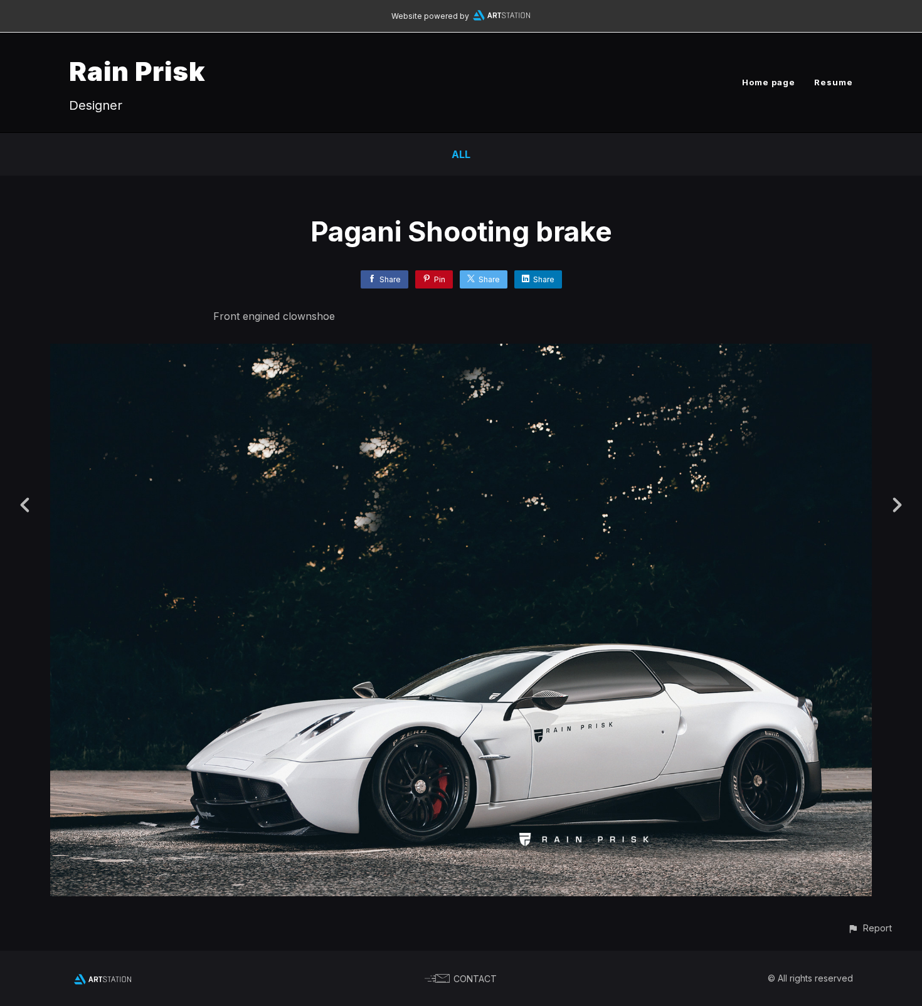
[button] (869, 928)
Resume (833, 82)
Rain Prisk (137, 71)
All (461, 154)
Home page (768, 82)
